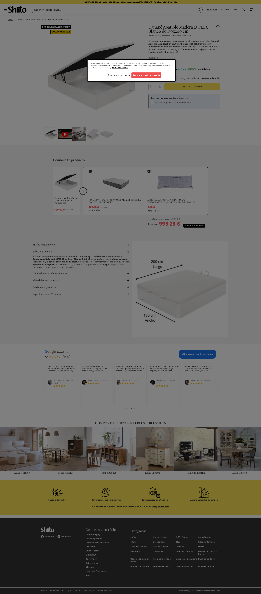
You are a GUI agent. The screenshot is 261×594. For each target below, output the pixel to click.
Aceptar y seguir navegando (146, 75)
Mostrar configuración (119, 75)
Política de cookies (120, 68)
